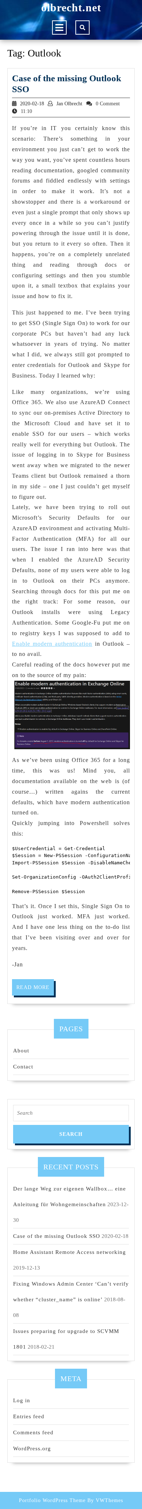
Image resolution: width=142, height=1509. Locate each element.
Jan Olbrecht (69, 103)
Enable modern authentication (52, 644)
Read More (35, 990)
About (21, 1050)
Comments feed (33, 1432)
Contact (23, 1067)
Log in (21, 1400)
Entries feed (28, 1416)
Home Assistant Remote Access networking (69, 1252)
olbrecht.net (71, 7)
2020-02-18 (32, 103)
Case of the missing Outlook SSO (56, 1236)
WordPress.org (32, 1448)
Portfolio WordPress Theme (52, 1500)
